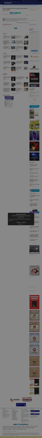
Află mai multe (22, 216)
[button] (21, 217)
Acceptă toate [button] (18, 222)
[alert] (21, 219)
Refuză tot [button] (24, 222)
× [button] (33, 213)
